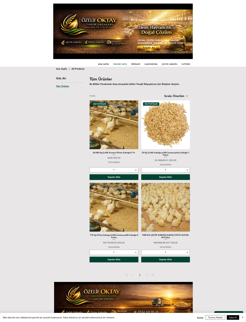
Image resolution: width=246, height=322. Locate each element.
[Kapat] (242, 317)
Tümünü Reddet (215, 317)
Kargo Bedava (114, 162)
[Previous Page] (132, 275)
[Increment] (136, 169)
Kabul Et (233, 317)
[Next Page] (147, 275)
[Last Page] (153, 275)
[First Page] (126, 275)
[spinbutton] (114, 169)
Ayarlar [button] (200, 317)
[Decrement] (92, 169)
